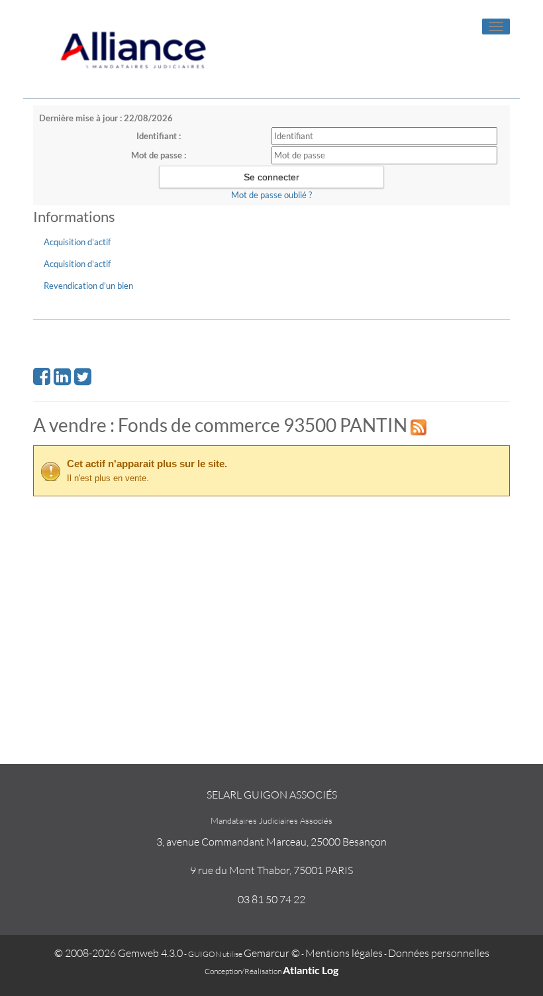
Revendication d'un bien (88, 285)
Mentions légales (344, 953)
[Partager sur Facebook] (41, 380)
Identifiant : (158, 136)
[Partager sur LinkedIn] (62, 380)
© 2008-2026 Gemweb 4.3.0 (118, 953)
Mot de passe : (158, 155)
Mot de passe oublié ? (271, 195)
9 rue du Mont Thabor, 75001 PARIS (271, 870)
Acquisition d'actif (77, 242)
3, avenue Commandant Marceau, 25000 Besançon (271, 841)
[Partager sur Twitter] (82, 380)
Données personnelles (438, 953)
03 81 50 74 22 (271, 899)
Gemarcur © (272, 953)
